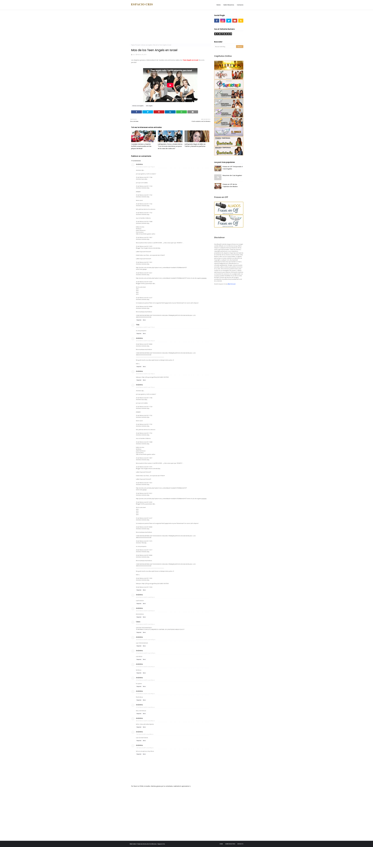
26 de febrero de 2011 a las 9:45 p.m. (145, 624)
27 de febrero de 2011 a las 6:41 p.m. (145, 707)
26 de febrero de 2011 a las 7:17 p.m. (145, 327)
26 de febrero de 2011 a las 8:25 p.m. (145, 597)
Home (221, 844)
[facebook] (216, 21)
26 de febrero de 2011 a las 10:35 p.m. (146, 639)
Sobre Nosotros (230, 844)
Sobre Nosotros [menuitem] (228, 5)
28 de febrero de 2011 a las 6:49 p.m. (145, 720)
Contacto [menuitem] (240, 5)
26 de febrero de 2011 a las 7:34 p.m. (145, 373)
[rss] (240, 21)
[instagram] (222, 21)
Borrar (144, 320)
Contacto (240, 844)
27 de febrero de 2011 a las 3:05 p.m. (145, 680)
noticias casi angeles (146, 45)
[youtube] (234, 21)
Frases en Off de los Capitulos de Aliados (230, 185)
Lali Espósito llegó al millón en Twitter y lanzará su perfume (195, 145)
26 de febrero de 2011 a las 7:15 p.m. (145, 166)
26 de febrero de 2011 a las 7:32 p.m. (145, 340)
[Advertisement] (170, 27)
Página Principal (135, 45)
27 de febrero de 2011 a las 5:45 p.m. (145, 693)
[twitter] (228, 21)
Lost (133, 54)
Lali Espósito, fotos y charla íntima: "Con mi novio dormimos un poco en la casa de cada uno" (170, 146)
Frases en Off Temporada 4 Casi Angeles (233, 168)
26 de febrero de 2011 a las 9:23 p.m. (145, 610)
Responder (139, 320)
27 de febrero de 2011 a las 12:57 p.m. (146, 653)
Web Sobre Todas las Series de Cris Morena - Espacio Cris (147, 844)
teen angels (149, 106)
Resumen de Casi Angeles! (232, 175)
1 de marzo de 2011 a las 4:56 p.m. (145, 747)
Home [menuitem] (218, 5)
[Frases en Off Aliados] (228, 214)
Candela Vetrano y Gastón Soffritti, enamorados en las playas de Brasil (141, 146)
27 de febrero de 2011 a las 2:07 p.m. (145, 666)
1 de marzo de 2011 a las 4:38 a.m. (145, 734)
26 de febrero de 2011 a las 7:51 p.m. (145, 387)
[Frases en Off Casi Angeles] (228, 227)
